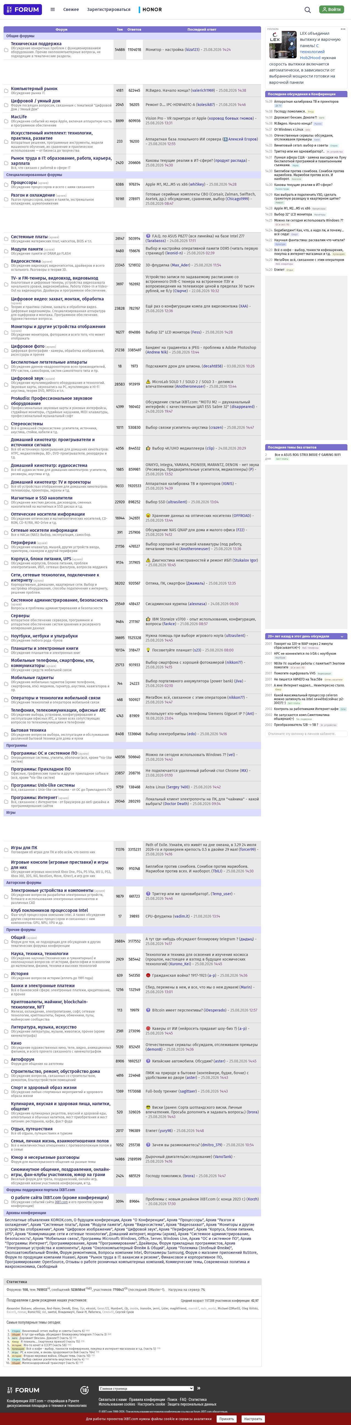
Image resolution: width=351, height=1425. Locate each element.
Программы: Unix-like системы (43, 785)
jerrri (156, 1308)
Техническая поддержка (36, 43)
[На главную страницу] (23, 9)
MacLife (19, 116)
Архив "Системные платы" (53, 1224)
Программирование (67, 1243)
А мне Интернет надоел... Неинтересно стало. (309, 685)
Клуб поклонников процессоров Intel (49, 910)
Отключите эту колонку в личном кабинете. (301, 734)
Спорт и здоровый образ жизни (44, 1087)
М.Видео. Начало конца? (293, 123)
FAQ (183, 1399)
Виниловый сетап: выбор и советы (301, 145)
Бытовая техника (28, 730)
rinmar (22, 1312)
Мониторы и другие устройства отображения (58, 326)
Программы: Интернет (34, 797)
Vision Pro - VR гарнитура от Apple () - (201, 120)
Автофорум (22, 1059)
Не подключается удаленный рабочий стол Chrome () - (198, 773)
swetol (52, 1312)
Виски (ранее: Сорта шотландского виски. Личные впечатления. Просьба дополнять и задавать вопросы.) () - (202, 1112)
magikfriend (178, 1308)
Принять (226, 1419)
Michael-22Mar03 (229, 1308)
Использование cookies (117, 1404)
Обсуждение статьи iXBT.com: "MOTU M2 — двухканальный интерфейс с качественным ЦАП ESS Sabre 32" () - (201, 407)
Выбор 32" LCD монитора (293, 214)
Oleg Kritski (250, 1308)
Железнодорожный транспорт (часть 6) (50, 1363)
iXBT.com (61, 1202)
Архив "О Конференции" (143, 1220)
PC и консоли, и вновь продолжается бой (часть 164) (57, 1352)
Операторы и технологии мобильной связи (56, 697)
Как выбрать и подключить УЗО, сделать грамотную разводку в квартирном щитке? (307, 196)
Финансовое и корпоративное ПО (191, 1257)
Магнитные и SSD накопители (42, 498)
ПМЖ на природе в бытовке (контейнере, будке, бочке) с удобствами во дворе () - (197, 1075)
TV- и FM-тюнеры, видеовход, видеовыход (54, 278)
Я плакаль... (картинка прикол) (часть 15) (50, 1341)
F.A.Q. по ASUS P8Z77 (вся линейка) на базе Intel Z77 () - (195, 238)
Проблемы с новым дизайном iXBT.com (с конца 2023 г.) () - (202, 1201)
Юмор (15, 1341)
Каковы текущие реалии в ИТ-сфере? (303, 185)
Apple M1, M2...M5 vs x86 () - (191, 184)
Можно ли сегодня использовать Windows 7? (308, 220)
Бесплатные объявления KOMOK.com (38, 1220)
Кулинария (18, 1348)
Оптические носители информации (48, 514)
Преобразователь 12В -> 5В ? (296, 725)
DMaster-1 (155, 1290)
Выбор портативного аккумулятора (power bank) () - (196, 683)
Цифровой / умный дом (35, 101)
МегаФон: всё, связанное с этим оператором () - (197, 700)
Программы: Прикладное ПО (41, 769)
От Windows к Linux (288, 129)
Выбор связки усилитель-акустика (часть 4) (53, 1359)
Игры (15, 1352)
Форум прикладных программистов (191, 1243)
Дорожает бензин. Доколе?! (295, 117)
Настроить (253, 1419)
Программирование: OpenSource (34, 1262)
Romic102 (34, 1312)
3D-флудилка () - (183, 265)
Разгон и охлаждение (33, 195)
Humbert (117, 1308)
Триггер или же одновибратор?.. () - (190, 896)
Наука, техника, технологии (40, 953)
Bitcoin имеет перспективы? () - (204, 1010)
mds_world (208, 1308)
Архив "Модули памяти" (100, 1224)
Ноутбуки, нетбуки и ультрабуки (44, 636)
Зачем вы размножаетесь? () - (203, 1145)
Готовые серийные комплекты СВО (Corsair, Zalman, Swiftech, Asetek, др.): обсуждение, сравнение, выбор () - (201, 199)
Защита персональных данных (192, 1404)
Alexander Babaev (19, 1308)
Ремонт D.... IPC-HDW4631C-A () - (196, 104)
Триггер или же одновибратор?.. (299, 151)
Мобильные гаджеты (32, 677)
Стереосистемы (27, 423)
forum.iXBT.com (203, 1411)
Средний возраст (192, 1300)
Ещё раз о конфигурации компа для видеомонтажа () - (198, 308)
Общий (18, 937)
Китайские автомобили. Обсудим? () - (204, 1061)
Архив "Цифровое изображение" (82, 1229)
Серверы (20, 615)
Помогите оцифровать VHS (295, 673)
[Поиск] (307, 9)
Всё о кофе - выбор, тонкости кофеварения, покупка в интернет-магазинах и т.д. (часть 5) (91, 1349)
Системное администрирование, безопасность (59, 600)
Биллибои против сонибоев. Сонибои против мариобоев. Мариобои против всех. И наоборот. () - (200, 869)
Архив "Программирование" (112, 1243)
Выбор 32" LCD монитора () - (189, 332)
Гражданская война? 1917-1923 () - (199, 975)
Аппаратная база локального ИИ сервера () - (202, 141)
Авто (14, 1338)
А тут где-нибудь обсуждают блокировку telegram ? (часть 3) (64, 1334)
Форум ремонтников (78, 1252)
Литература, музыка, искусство (44, 1027)
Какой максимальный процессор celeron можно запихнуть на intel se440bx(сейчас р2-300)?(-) (309, 699)
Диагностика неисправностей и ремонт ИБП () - (202, 562)
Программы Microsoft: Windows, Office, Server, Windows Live (134, 1238)
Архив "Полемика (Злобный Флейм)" (199, 1248)
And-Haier (53, 1308)
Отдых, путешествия (32, 1128)
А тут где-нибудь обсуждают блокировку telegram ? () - (201, 941)
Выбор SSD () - (182, 502)
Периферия (23, 542)
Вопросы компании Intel (120, 1252)
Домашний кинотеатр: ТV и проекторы (51, 482)
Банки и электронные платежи (43, 985)
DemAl (66, 1308)
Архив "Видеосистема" (143, 1224)
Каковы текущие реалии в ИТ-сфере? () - (198, 163)
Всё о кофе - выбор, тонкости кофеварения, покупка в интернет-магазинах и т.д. (308, 252)
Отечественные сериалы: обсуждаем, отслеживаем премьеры (303, 137)
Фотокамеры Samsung (163, 1252)
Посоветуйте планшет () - (193, 650)
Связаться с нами (113, 1399)
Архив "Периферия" (176, 1229)
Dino (75, 1308)
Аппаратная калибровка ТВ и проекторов (306, 102)
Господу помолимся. (290, 111)
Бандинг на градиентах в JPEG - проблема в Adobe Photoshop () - (201, 350)
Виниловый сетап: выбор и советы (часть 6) (53, 1331)
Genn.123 (103, 1308)
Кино (16, 1043)
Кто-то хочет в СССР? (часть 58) (45, 1345)
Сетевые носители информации (44, 530)
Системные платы (29, 236)
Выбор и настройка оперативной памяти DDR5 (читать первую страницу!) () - (202, 250)
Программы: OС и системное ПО (44, 753)
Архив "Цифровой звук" (135, 1229)
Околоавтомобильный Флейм (31, 1252)
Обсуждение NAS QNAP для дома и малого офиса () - (196, 532)
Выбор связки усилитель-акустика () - (200, 427)
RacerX (11, 1312)
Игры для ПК (24, 847)
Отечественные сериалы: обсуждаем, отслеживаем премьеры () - (202, 1047)
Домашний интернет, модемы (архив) (142, 1234)
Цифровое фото (27, 346)
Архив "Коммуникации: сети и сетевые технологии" (61, 1234)
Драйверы (148, 1243)
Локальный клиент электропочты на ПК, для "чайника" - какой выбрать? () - (202, 801)
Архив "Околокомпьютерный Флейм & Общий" (123, 1248)
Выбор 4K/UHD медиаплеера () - (199, 448)
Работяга (94, 1312)
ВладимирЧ (66, 1312)
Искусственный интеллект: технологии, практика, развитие (52, 135)
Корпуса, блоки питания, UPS (41, 558)
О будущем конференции (96, 1220)
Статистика (198, 1399)
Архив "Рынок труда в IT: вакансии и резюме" (118, 1257)
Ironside (145, 1308)
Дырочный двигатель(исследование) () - (190, 1159)
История (20, 973)
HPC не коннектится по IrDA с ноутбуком (305, 654)
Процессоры (24, 182)
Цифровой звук (27, 378)
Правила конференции (147, 1399)
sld (44, 1312)
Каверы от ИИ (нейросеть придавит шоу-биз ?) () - (198, 1031)
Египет (279, 270)
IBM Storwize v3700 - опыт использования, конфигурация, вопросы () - (201, 621)
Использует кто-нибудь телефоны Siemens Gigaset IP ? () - (201, 716)
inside (134, 1308)
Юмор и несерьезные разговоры (45, 1157)
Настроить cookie (151, 1404)
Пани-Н (81, 1312)
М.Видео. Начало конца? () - (196, 90)
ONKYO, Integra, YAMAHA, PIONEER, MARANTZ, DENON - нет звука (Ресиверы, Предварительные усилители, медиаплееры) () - (202, 469)
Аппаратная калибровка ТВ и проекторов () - (191, 486)
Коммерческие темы (184, 1262)
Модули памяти (27, 249)
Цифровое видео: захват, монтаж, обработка (57, 298)
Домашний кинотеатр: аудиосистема (49, 465)
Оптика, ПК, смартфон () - (191, 583)
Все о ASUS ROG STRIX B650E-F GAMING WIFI (308, 455)
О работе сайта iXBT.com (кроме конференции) (60, 1197)
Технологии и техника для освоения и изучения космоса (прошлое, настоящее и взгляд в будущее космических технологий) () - (197, 959)
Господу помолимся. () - (186, 1176)
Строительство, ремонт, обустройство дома (55, 1071)
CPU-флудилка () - (183, 916)
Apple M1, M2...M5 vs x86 (292, 208)
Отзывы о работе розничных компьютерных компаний (115, 1262)
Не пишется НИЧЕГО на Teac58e (298, 679)
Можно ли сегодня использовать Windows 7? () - (192, 757)
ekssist (90, 1308)
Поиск (172, 1399)
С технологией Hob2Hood (312, 52)
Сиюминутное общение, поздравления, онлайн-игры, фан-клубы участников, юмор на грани (60, 1172)
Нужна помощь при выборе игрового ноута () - (197, 638)
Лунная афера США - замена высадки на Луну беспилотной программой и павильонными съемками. (310, 161)
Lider (165, 1308)
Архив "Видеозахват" (185, 1224)
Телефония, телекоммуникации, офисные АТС (58, 710)
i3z (126, 1308)
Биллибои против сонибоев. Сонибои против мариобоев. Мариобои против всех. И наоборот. (309, 175)
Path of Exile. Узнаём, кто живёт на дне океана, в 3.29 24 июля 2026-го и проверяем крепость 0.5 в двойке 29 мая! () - (202, 850)
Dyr (82, 1308)
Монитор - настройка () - (188, 49)
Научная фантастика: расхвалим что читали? (309, 240)
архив (43, 183)
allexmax (39, 1308)
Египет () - (175, 1130)
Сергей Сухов (124, 1312)
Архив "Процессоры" (185, 1220)
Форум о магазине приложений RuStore (221, 1252)
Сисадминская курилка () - (192, 604)
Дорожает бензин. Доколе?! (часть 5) (45, 1338)
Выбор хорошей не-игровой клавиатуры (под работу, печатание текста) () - (194, 546)
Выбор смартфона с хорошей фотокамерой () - (195, 665)
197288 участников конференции (227, 1300)
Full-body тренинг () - (187, 1091)
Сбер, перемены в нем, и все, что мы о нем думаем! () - (200, 989)
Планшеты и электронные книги (44, 648)
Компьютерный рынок (34, 88)
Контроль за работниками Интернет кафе (306, 709)
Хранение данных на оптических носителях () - (200, 518)
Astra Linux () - (183, 787)
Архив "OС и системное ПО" (214, 1238)
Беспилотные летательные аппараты (49, 362)
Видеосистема (26, 261)
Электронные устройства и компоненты (52, 890)
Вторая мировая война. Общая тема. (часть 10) (57, 1356)
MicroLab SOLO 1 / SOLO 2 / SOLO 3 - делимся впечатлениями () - (191, 384)
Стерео (16, 1330)
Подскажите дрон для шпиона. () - (200, 366)
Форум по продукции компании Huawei (40, 1257)
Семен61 (108, 1312)
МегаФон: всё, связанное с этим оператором (309, 260)
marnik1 (193, 1308)
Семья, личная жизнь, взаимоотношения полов (60, 1141)
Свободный (47, 1266)
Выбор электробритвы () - (186, 734)
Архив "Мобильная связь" (56, 1238)
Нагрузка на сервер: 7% (186, 1290)
